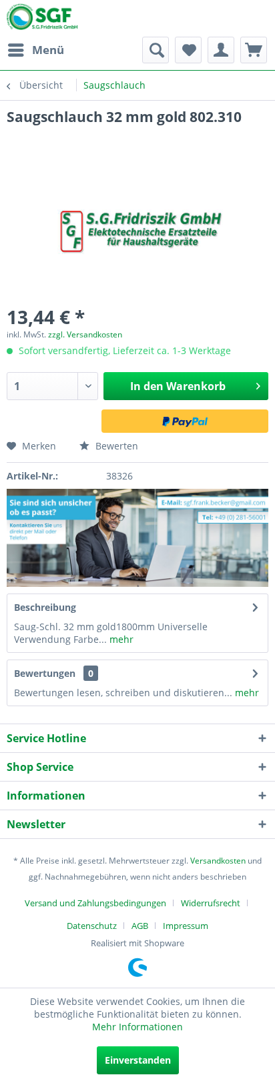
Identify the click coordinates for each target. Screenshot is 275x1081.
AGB (139, 926)
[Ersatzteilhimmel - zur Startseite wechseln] (42, 19)
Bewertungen (44, 673)
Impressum (185, 926)
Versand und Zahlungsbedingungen (95, 903)
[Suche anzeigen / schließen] (155, 50)
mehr (120, 639)
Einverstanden (138, 1060)
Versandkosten (218, 860)
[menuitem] (35, 50)
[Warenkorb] (253, 50)
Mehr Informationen (137, 1026)
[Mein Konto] (221, 50)
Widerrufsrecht (210, 903)
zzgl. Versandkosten (85, 334)
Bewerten (115, 445)
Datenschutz (92, 926)
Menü (48, 49)
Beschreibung (45, 607)
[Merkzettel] (188, 50)
